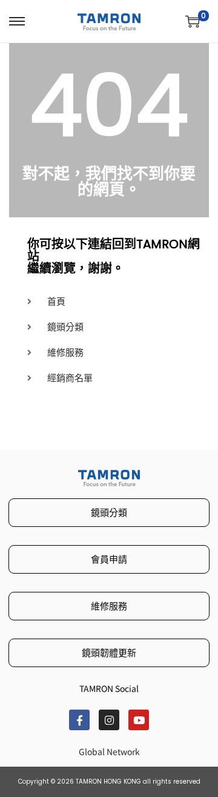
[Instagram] (109, 720)
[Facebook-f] (79, 720)
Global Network (109, 751)
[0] (192, 21)
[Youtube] (138, 720)
